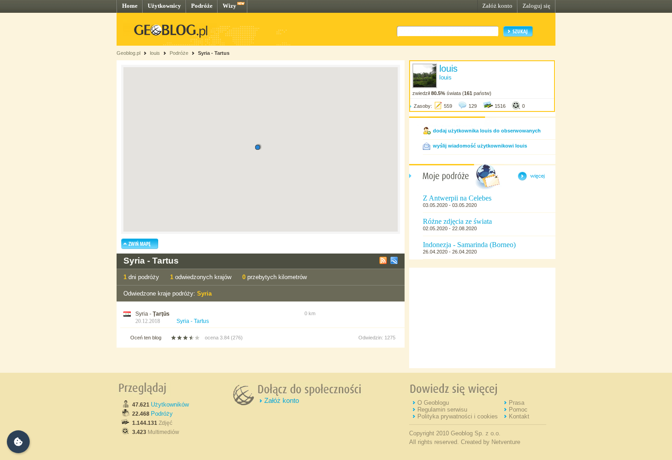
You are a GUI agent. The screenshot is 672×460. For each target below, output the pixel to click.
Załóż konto (497, 5)
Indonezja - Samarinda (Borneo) (469, 245)
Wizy (229, 5)
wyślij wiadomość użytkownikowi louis (480, 145)
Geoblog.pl (128, 53)
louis (155, 53)
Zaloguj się (536, 5)
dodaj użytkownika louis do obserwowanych (487, 130)
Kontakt (519, 416)
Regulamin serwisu (442, 409)
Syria (204, 293)
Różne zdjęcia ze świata (457, 221)
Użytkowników (170, 404)
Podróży (162, 413)
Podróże (202, 5)
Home (130, 5)
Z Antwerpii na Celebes (457, 198)
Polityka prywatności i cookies (457, 416)
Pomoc (518, 409)
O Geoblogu (433, 402)
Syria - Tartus (213, 53)
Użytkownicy (164, 5)
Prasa (516, 402)
